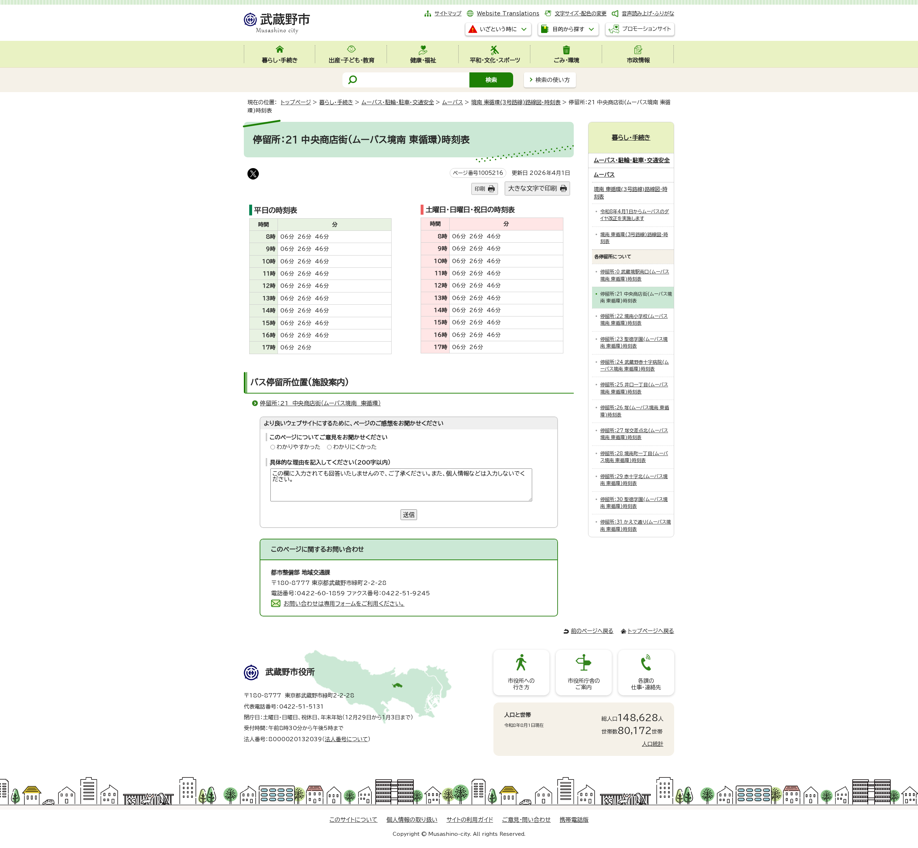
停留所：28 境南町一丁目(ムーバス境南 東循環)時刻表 (634, 457)
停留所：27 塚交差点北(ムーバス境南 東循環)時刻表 (634, 434)
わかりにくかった (355, 447)
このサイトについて (354, 820)
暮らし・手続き (336, 102)
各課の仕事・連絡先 (646, 684)
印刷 (480, 188)
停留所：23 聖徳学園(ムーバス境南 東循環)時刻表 (634, 342)
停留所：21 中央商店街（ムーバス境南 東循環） (320, 403)
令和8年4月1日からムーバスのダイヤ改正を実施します (634, 215)
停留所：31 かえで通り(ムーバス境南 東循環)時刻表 (635, 525)
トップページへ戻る (651, 631)
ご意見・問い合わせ (526, 820)
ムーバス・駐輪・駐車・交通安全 (397, 102)
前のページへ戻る (592, 631)
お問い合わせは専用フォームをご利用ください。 (344, 603)
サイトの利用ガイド (469, 820)
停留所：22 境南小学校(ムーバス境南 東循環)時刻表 (634, 319)
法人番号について (346, 739)
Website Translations (508, 13)
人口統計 (652, 744)
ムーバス (452, 102)
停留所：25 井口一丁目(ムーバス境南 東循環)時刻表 (634, 388)
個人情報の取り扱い (412, 820)
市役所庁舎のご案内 (584, 684)
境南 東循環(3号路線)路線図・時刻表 (515, 102)
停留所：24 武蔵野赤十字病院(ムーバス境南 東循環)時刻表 (634, 365)
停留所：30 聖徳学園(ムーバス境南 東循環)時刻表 (634, 503)
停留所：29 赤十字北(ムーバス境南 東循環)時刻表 (634, 480)
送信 (409, 515)
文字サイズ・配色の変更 (580, 13)
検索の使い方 (552, 80)
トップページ (296, 102)
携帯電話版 (574, 820)
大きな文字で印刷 (532, 188)
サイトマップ (448, 13)
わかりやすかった (298, 447)
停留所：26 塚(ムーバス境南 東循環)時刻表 (634, 411)
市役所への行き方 (521, 684)
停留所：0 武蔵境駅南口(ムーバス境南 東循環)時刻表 (634, 275)
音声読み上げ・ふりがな (648, 13)
